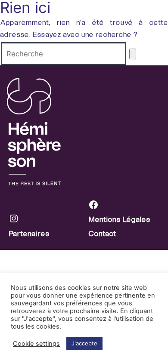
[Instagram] (48, 220)
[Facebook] (128, 207)
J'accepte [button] (84, 343)
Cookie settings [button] (36, 344)
